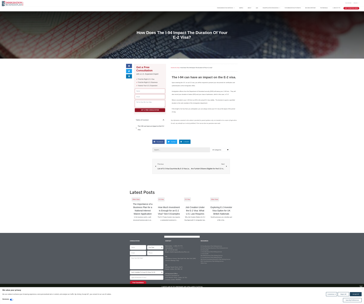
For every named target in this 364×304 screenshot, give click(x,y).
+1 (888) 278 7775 (177, 246)
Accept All (356, 294)
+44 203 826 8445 (173, 250)
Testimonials (324, 7)
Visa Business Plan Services (225, 7)
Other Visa (204, 263)
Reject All (343, 294)
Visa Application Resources (270, 7)
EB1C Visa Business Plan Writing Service (212, 261)
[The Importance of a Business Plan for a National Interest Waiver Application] (143, 209)
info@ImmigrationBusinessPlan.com (179, 252)
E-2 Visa (161, 199)
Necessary (5, 299)
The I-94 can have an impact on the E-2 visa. (151, 127)
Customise (331, 294)
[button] (129, 66)
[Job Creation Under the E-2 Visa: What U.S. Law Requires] (195, 209)
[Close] (362, 289)
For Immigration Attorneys (293, 7)
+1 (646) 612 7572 (178, 248)
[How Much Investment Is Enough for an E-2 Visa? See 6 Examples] (169, 209)
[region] (182, 295)
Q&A (257, 7)
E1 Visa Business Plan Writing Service (211, 257)
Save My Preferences (352, 300)
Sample (241, 7)
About (249, 7)
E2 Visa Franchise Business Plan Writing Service (214, 248)
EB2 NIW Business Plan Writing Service (212, 255)
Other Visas (136, 199)
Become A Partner (310, 7)
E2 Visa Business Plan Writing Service (211, 246)
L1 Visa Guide (204, 253)
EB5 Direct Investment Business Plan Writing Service (215, 259)
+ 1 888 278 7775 (336, 7)
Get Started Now (351, 8)
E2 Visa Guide (205, 250)
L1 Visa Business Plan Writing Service (211, 252)
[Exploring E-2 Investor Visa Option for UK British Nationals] (221, 209)
